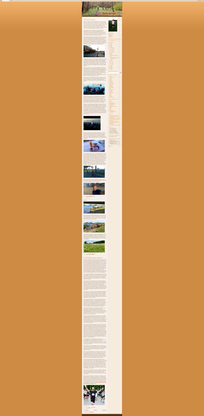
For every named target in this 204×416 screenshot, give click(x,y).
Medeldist (110, 90)
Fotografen (111, 105)
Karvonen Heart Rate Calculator (114, 119)
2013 (110, 44)
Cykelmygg (111, 80)
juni (110, 54)
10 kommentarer (93, 407)
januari (111, 64)
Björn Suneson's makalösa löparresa (115, 116)
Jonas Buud (111, 84)
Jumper (110, 85)
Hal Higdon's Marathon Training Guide (115, 118)
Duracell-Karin (93, 345)
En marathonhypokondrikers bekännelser (93, 257)
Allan (110, 101)
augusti (111, 52)
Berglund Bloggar (112, 104)
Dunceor (111, 36)
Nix (105, 363)
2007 (110, 69)
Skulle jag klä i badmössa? (90, 19)
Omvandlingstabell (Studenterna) (114, 122)
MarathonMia (111, 86)
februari (111, 63)
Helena (110, 108)
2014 (110, 43)
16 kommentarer (93, 253)
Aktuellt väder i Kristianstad (113, 115)
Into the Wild (111, 83)
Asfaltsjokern (111, 102)
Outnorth (110, 91)
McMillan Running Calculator (113, 121)
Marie (110, 88)
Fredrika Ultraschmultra (113, 106)
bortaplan (87, 196)
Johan (86, 364)
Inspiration (90, 196)
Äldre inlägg (104, 410)
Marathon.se (111, 120)
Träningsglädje (111, 97)
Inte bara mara (111, 82)
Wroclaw (102, 69)
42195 (110, 100)
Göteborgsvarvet (112, 117)
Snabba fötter (111, 92)
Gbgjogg (110, 107)
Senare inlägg (86, 410)
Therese (99, 291)
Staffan (110, 95)
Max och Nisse (111, 89)
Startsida (95, 410)
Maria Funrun (111, 87)
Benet (111, 35)
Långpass (90, 254)
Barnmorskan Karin (112, 103)
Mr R (110, 109)
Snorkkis (110, 93)
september (112, 51)
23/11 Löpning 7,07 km (112, 40)
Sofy (110, 94)
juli (110, 53)
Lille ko (85, 200)
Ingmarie (110, 81)
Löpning (93, 254)
